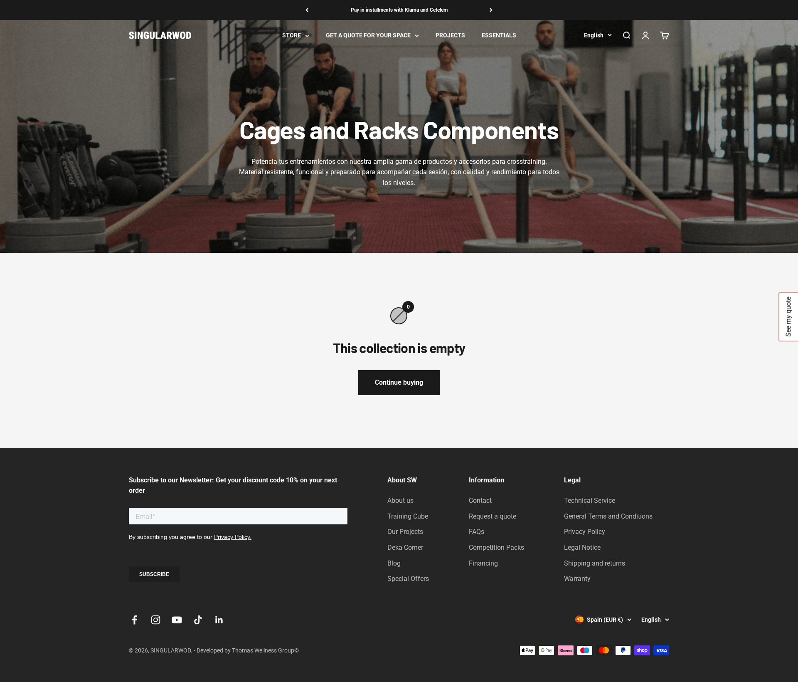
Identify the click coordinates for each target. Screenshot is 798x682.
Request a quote (492, 516)
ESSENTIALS (499, 35)
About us (400, 500)
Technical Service (589, 500)
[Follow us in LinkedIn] (219, 619)
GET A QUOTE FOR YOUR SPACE (368, 35)
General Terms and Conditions (608, 516)
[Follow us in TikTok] (198, 619)
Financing (483, 563)
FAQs (476, 532)
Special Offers (408, 579)
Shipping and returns (594, 563)
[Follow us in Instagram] (155, 619)
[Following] (491, 10)
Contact (480, 500)
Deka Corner (405, 547)
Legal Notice (582, 547)
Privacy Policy (584, 532)
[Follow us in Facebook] (134, 619)
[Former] (306, 10)
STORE (291, 35)
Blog (394, 563)
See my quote (788, 317)
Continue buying (399, 382)
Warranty (577, 579)
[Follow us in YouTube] (176, 619)
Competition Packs (496, 547)
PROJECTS (450, 35)
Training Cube (407, 516)
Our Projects (405, 532)
